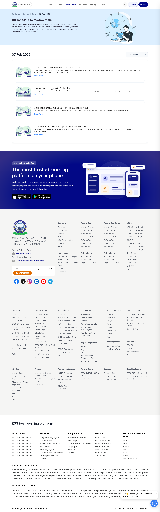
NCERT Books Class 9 (21, 446)
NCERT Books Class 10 (22, 449)
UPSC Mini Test (133, 266)
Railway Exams (86, 253)
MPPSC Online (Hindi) (20, 345)
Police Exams (86, 243)
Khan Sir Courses (87, 227)
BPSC (125, 443)
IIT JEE (14, 397)
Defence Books (102, 446)
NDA (13, 400)
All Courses (85, 314)
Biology (109, 321)
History (109, 334)
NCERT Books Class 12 (22, 455)
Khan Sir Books (17, 373)
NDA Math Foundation (66, 383)
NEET (14, 394)
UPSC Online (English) (135, 230)
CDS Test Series (64, 334)
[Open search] (125, 4)
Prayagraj (62, 268)
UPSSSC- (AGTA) (42, 326)
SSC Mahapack (133, 352)
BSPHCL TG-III (86, 347)
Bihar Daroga (40, 330)
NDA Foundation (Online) (67, 317)
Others (71, 452)
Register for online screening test (88, 328)
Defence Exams (87, 240)
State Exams (86, 234)
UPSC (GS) (131, 256)
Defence (61, 314)
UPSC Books (100, 437)
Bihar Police (39, 333)
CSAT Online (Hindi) (135, 240)
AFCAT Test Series (65, 349)
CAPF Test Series (65, 340)
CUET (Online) (133, 329)
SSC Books (100, 455)
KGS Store (39, 385)
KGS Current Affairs (65, 240)
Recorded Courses (111, 373)
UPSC (125, 440)
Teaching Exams (87, 256)
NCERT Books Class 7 (22, 440)
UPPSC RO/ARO (41, 314)
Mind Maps (45, 446)
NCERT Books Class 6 (21, 437)
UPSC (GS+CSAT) (134, 259)
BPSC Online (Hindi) (20, 314)
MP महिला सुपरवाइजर (42, 354)
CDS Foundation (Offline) (67, 327)
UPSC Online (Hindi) (135, 227)
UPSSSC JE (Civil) (42, 317)
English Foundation (65, 376)
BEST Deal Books (103, 443)
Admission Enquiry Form (90, 324)
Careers (61, 234)
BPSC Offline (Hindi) (20, 321)
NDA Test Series (64, 324)
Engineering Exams (88, 263)
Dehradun (62, 271)
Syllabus (71, 449)
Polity (109, 324)
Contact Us (62, 230)
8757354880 (24, 273)
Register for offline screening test (88, 334)
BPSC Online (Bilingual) (21, 317)
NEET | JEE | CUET (88, 237)
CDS (14, 403)
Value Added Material (50, 443)
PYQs (129, 269)
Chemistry (111, 317)
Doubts (103, 5)
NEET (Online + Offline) (136, 314)
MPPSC (126, 446)
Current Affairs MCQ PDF (51, 452)
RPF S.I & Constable (88, 379)
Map (108, 337)
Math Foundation (64, 380)
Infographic (73, 446)
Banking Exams (87, 259)
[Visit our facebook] (16, 281)
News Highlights (47, 449)
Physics (110, 314)
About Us (61, 227)
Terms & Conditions (138, 508)
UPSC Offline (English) (135, 237)
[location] (13, 241)
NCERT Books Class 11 (21, 452)
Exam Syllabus (86, 317)
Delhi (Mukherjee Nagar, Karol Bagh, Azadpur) (67, 258)
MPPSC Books (101, 449)
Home (51, 5)
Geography (111, 330)
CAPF (125, 455)
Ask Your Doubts (24, 253)
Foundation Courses (88, 250)
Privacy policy (121, 508)
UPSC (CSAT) (132, 263)
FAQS (60, 247)
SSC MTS (130, 348)
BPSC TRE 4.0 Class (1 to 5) (45, 342)
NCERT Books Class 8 (21, 443)
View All (61, 275)
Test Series (82, 5)
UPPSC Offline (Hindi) (20, 336)
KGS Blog (61, 237)
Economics (111, 327)
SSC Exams (85, 247)
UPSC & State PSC (88, 230)
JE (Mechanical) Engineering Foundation (90, 357)
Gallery (61, 243)
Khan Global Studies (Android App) (43, 374)
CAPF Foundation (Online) (68, 337)
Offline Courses (110, 380)
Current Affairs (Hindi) (135, 247)
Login (144, 4)
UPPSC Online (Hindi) (20, 333)
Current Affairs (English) (136, 250)
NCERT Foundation (65, 373)
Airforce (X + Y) (64, 352)
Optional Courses (133, 243)
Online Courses (110, 376)
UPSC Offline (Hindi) (135, 234)
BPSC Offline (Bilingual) (21, 324)
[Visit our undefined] (23, 281)
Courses (59, 5)
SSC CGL (130, 345)
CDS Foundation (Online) (67, 330)
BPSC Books (100, 452)
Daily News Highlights (49, 437)
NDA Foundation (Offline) (67, 321)
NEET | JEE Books (102, 440)
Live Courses (109, 383)
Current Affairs (70, 5)
